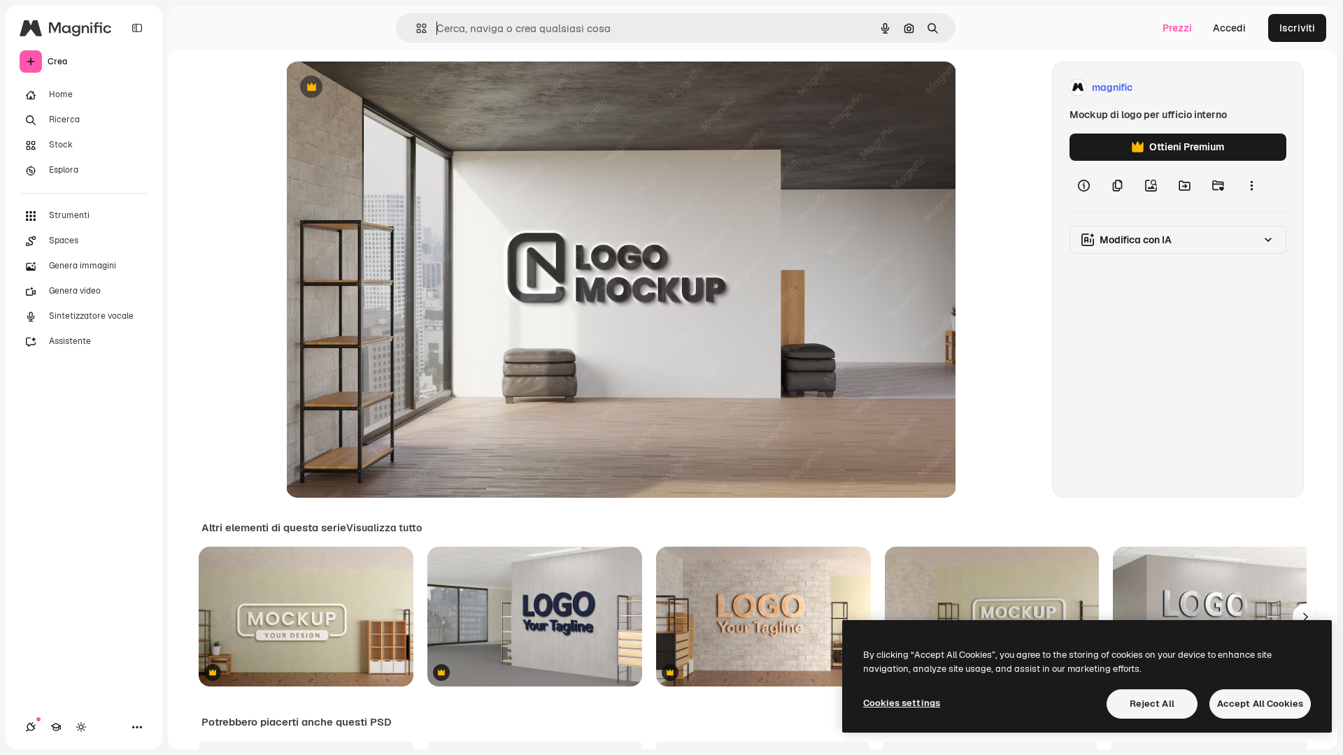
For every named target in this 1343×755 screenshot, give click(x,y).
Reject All (1152, 704)
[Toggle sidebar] (137, 28)
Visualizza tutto (384, 528)
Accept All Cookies (1260, 704)
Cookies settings (901, 703)
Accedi (1229, 28)
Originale (378, 87)
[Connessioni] (31, 727)
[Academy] (56, 727)
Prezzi (1177, 28)
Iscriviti (1297, 28)
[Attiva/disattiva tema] (81, 727)
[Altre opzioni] (1251, 186)
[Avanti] (1305, 616)
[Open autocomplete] (416, 28)
